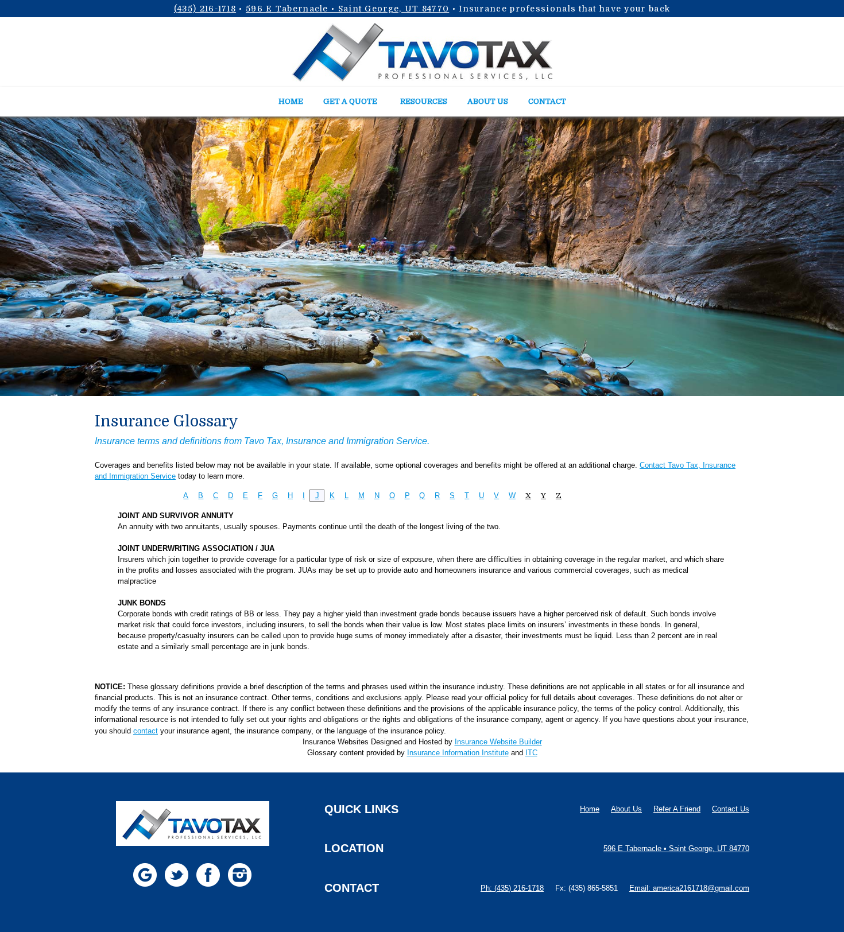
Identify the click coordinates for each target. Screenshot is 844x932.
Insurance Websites (336, 741)
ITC (531, 752)
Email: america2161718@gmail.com (689, 888)
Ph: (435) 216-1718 (512, 888)
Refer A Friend (676, 809)
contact (145, 731)
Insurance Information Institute (458, 752)
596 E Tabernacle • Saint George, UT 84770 (347, 8)
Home (589, 809)
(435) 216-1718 (205, 8)
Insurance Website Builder (498, 741)
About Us (626, 809)
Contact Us (730, 809)
